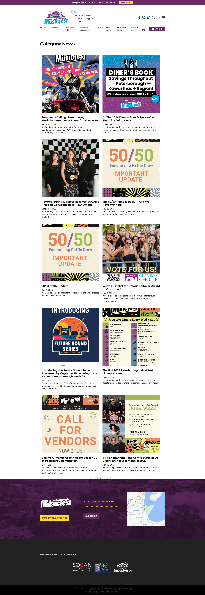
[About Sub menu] (47, 28)
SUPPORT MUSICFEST (53, 518)
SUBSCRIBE (91, 516)
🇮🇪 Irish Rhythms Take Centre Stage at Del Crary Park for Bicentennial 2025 (130, 459)
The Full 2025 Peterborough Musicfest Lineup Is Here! (127, 372)
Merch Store (109, 29)
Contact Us (134, 29)
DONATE (156, 29)
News (100, 28)
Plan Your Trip (69, 29)
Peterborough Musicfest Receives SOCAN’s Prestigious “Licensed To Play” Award (70, 203)
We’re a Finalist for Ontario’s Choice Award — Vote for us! (131, 287)
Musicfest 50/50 (121, 29)
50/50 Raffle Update (55, 286)
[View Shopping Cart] (144, 29)
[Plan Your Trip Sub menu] (76, 29)
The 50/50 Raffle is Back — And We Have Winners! (125, 203)
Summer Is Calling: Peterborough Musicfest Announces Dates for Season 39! (70, 119)
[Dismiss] (204, 1)
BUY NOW (126, 2)
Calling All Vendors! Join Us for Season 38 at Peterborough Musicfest (69, 459)
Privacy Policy (92, 592)
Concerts (55, 28)
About (42, 28)
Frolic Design (127, 588)
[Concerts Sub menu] (61, 28)
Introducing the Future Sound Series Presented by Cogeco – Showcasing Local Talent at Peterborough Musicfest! (69, 373)
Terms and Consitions (109, 592)
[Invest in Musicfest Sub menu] (94, 29)
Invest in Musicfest (84, 29)
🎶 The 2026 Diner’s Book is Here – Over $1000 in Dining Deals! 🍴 (129, 119)
